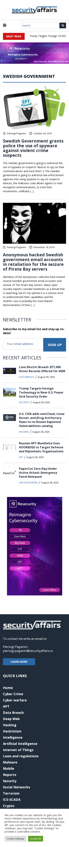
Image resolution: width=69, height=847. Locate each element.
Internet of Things (18, 750)
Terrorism (11, 793)
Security (24, 402)
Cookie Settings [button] (15, 838)
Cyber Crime (13, 694)
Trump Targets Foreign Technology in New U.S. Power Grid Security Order (41, 392)
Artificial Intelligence (20, 743)
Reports (9, 774)
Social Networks (16, 787)
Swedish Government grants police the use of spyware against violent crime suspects (33, 148)
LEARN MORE (19, 661)
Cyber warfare (15, 700)
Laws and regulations (20, 756)
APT (21, 457)
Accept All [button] (35, 838)
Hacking (24, 431)
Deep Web (11, 719)
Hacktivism (12, 731)
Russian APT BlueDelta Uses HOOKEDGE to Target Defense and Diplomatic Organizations (41, 447)
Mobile (8, 768)
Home (8, 687)
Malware (10, 762)
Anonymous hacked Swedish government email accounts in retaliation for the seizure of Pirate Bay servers (33, 262)
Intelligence (12, 737)
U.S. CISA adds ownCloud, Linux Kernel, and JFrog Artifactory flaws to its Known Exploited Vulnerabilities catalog (41, 420)
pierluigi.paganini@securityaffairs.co (28, 651)
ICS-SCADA (11, 799)
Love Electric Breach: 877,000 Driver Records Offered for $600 (42, 369)
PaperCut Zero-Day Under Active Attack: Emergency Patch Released (38, 473)
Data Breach (26, 377)
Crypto (8, 806)
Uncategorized (28, 482)
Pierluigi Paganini (16, 133)
